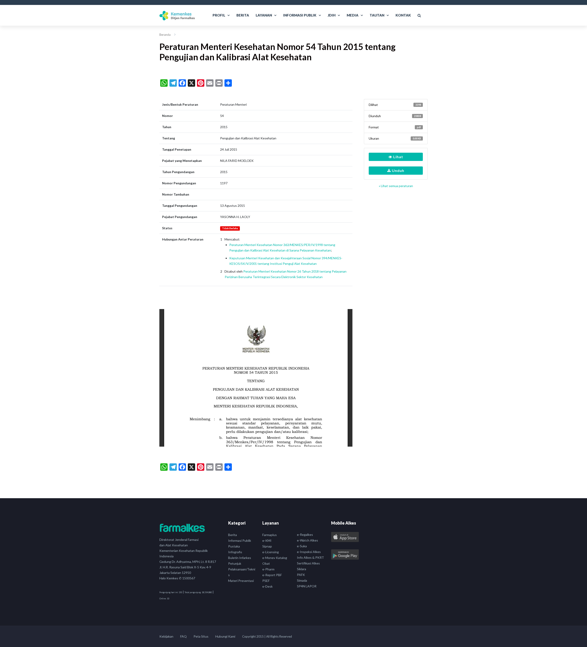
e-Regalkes (305, 534)
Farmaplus (269, 535)
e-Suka (302, 546)
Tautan (377, 15)
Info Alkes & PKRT (310, 557)
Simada (302, 580)
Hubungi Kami (225, 636)
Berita (242, 15)
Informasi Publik (299, 15)
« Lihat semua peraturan (396, 186)
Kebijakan (166, 636)
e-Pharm (268, 569)
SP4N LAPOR (306, 586)
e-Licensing (270, 552)
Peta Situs (201, 636)
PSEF (266, 581)
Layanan (264, 15)
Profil (219, 15)
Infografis (235, 552)
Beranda (165, 34)
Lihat (397, 157)
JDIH (331, 15)
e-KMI (266, 540)
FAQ (183, 636)
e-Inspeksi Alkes (309, 552)
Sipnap (267, 546)
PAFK (301, 575)
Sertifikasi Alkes (308, 563)
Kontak (403, 15)
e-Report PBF (272, 575)
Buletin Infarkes (239, 558)
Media (352, 15)
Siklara (301, 569)
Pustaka (234, 546)
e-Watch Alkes (307, 540)
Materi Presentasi (241, 581)
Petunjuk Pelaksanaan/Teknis (241, 569)
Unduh (397, 170)
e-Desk (267, 586)
